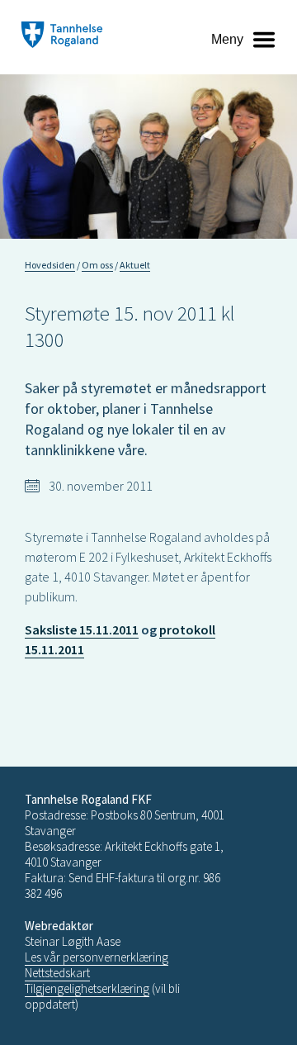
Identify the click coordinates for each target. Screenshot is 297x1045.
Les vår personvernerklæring (96, 957)
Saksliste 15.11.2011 (82, 629)
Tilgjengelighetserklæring (87, 988)
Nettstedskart (57, 973)
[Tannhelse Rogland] (62, 37)
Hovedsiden (50, 265)
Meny (227, 39)
